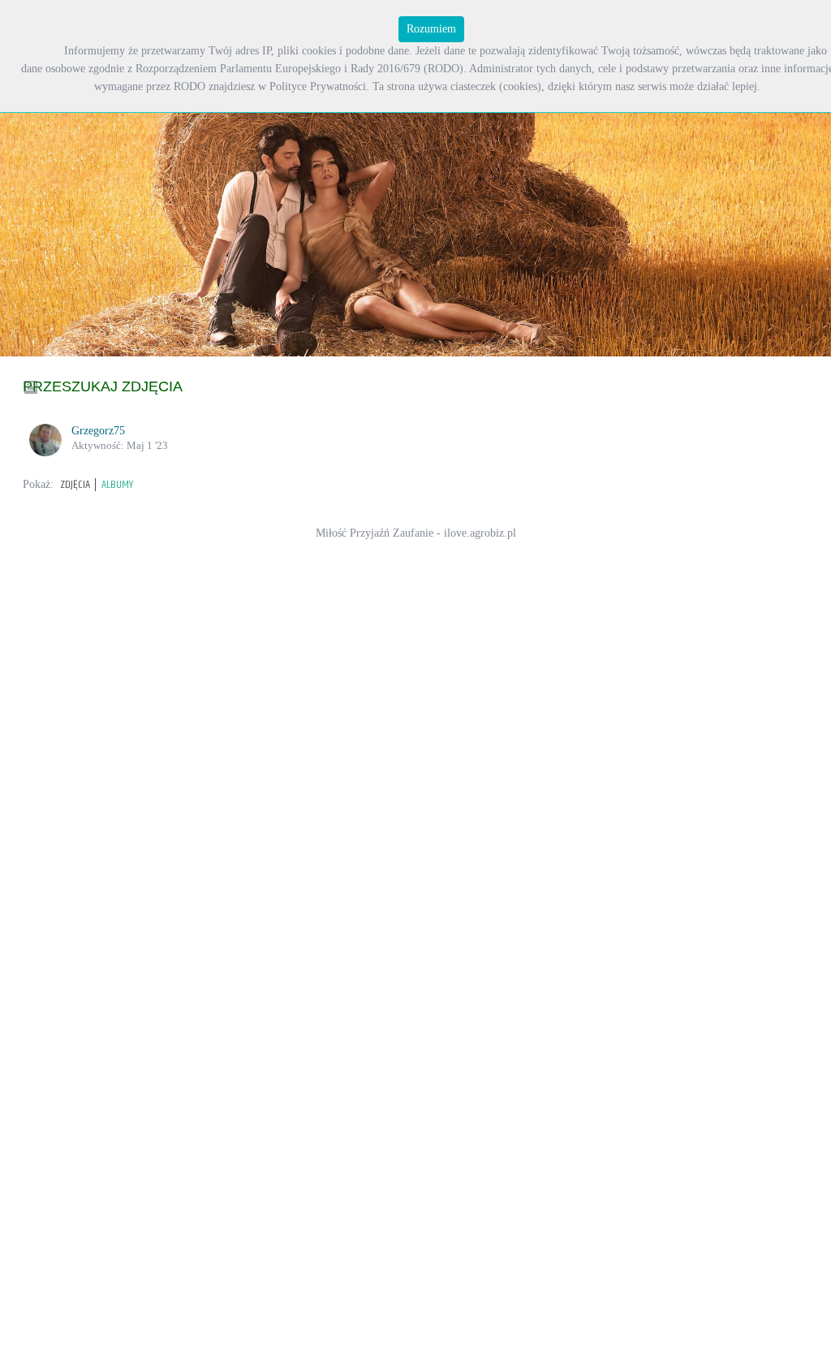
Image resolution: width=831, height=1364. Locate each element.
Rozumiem (431, 29)
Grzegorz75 (98, 431)
